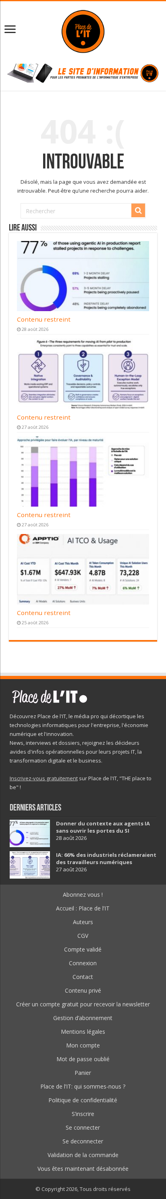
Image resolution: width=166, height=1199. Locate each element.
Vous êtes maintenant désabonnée (83, 1168)
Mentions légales (83, 1031)
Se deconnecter (82, 1141)
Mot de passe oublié (83, 1059)
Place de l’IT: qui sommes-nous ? (82, 1086)
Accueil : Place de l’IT (83, 908)
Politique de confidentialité (82, 1100)
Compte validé (83, 949)
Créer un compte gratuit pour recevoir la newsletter (83, 1004)
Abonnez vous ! (83, 894)
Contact (83, 977)
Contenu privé (83, 990)
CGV (82, 935)
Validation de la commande (83, 1155)
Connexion (83, 963)
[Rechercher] (138, 210)
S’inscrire (83, 1114)
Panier (83, 1072)
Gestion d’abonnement (82, 1018)
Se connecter (83, 1127)
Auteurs (83, 922)
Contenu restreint (44, 319)
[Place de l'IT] (83, 30)
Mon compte (83, 1045)
